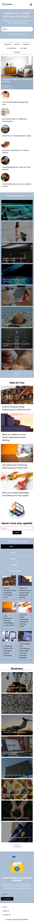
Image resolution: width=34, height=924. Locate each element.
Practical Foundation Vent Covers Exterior (16, 238)
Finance (17, 52)
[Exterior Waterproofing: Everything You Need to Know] (12, 580)
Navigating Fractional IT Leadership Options (16, 345)
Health (17, 44)
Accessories (11, 48)
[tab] (17, 546)
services (8, 44)
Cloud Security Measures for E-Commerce (15, 281)
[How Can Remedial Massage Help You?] (5, 95)
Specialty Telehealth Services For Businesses (15, 689)
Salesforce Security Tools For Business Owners (14, 259)
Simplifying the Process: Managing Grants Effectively (8, 650)
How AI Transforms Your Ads (14, 775)
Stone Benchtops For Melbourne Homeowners (14, 120)
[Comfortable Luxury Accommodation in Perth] (5, 177)
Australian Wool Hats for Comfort (16, 324)
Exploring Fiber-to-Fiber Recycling (16, 818)
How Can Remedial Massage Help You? (15, 103)
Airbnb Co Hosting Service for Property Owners (14, 302)
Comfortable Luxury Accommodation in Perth (16, 185)
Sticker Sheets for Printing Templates (17, 711)
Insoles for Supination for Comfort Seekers (15, 151)
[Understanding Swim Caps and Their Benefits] (5, 160)
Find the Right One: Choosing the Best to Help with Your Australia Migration (25, 651)
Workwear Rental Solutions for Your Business (16, 838)
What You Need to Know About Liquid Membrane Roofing (14, 437)
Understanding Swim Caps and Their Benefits (16, 168)
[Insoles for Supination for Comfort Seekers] (5, 143)
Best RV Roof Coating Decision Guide (16, 136)
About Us (6, 911)
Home (5, 907)
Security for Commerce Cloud (14, 217)
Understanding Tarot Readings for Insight (16, 796)
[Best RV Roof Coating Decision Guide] (5, 129)
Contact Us (6, 915)
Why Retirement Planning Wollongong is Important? (15, 466)
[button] (31, 4)
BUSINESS (26, 44)
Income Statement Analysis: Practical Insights (13, 753)
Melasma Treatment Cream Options (17, 367)
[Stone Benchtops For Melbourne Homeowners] (5, 112)
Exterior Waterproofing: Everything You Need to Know (16, 408)
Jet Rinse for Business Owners (14, 732)
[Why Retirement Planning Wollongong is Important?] (12, 607)
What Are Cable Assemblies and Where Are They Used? (15, 494)
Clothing (23, 48)
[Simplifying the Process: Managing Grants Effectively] (12, 636)
